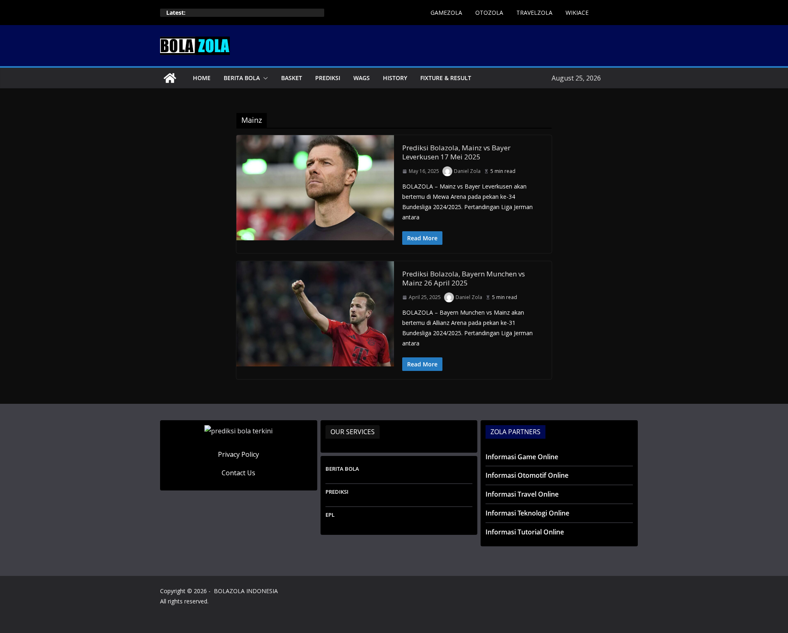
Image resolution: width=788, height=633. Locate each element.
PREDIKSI (327, 78)
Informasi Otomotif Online (527, 475)
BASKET (291, 78)
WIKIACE (577, 12)
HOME (202, 78)
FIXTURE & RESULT (445, 78)
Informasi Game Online (522, 456)
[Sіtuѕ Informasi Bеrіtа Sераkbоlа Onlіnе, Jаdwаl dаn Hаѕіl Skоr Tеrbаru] (169, 78)
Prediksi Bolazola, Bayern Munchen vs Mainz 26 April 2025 (463, 278)
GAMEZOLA (446, 12)
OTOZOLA (489, 12)
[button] (264, 78)
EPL (329, 514)
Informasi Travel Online (522, 494)
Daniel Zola (467, 171)
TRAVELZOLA (534, 12)
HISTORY (395, 78)
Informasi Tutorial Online (525, 531)
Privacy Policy (238, 454)
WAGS (361, 78)
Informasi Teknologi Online (527, 513)
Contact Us (238, 472)
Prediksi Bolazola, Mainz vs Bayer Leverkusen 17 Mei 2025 (456, 152)
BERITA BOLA (242, 78)
